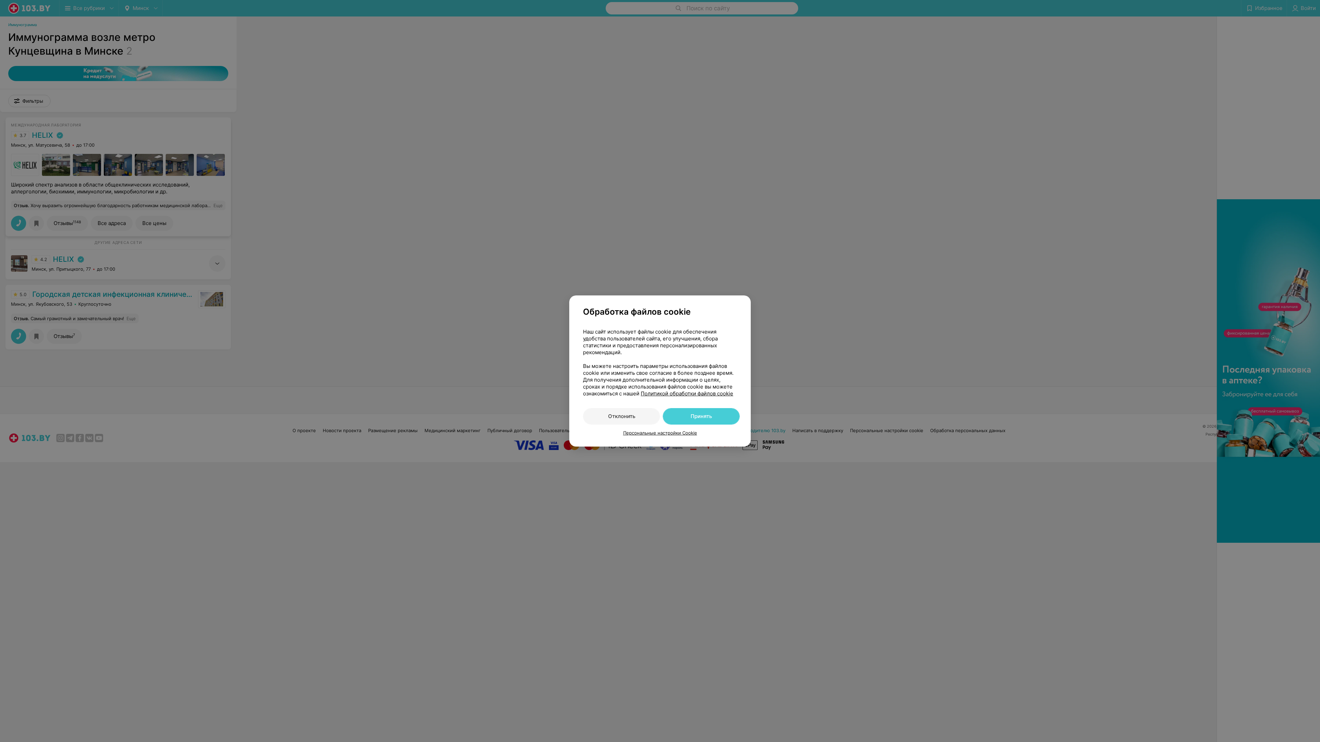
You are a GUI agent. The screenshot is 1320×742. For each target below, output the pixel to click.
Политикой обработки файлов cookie (687, 393)
